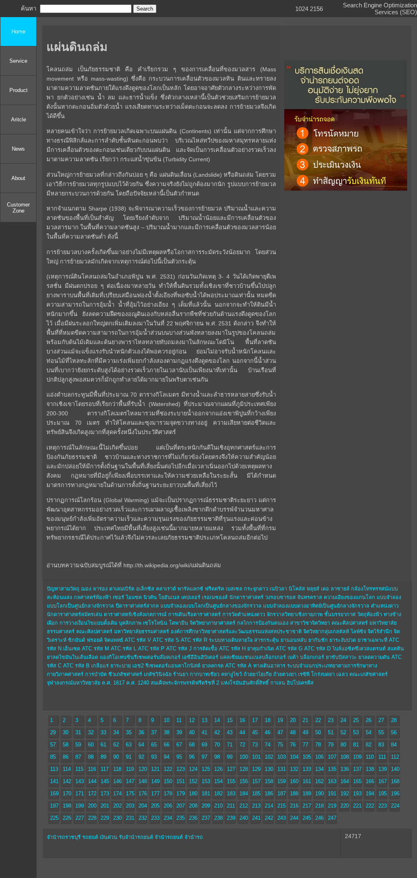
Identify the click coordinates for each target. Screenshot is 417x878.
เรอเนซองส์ (215, 597)
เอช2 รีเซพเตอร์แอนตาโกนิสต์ (166, 666)
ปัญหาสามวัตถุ (63, 589)
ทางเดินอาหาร (269, 666)
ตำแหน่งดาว (385, 606)
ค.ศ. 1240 (137, 683)
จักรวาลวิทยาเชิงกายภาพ (295, 614)
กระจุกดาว (256, 589)
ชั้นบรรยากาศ (340, 614)
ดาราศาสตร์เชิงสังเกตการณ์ (135, 614)
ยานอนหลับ (294, 640)
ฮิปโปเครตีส (300, 683)
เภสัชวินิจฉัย (157, 674)
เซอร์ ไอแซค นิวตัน (135, 597)
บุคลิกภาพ (130, 623)
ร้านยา (180, 674)
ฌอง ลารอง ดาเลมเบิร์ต (107, 589)
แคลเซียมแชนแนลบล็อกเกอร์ (253, 657)
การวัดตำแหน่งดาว (243, 614)
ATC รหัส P (151, 649)
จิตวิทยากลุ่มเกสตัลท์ (326, 631)
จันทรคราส (309, 597)
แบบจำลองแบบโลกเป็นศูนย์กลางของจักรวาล (210, 606)
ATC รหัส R (194, 640)
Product (18, 90)
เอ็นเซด (71, 649)
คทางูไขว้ (231, 674)
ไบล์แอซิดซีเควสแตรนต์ (359, 649)
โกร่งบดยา (323, 674)
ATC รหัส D (317, 649)
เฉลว (342, 674)
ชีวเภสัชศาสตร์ (125, 674)
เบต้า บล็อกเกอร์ (306, 657)
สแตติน (395, 649)
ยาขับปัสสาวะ (341, 657)
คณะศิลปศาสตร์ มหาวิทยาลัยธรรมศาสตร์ (122, 631)
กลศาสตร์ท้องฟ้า (92, 597)
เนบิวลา (278, 589)
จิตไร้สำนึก (380, 631)
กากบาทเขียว (204, 674)
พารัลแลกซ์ (190, 589)
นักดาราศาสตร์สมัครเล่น (74, 614)
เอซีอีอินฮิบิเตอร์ (200, 657)
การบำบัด (96, 674)
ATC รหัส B (76, 666)
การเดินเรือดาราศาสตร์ (194, 614)
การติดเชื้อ (205, 649)
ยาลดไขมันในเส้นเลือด (72, 657)
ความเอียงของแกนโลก (349, 597)
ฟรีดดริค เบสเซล (223, 589)
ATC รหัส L (123, 649)
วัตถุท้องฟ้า (369, 614)
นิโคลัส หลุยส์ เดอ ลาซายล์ (319, 589)
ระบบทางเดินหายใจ (230, 640)
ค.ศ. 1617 (113, 683)
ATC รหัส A (238, 666)
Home (18, 32)
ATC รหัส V (138, 640)
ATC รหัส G (289, 649)
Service (18, 61)
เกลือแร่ (100, 666)
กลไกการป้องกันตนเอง (262, 623)
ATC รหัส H (232, 649)
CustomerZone (18, 208)
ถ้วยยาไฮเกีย (258, 674)
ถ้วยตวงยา (284, 674)
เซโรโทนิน (155, 623)
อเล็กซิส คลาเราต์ (156, 589)
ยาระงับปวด (342, 640)
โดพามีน (178, 623)
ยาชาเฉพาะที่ (372, 640)
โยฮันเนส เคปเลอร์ (179, 597)
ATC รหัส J (179, 649)
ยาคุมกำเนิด (260, 649)
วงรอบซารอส (280, 597)
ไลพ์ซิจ (358, 631)
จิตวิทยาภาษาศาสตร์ (212, 623)
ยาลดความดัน (374, 657)
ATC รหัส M (95, 649)
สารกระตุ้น (266, 640)
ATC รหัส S (166, 640)
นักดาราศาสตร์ (246, 597)
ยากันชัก (318, 640)
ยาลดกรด (213, 666)
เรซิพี (303, 674)
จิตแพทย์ (113, 640)
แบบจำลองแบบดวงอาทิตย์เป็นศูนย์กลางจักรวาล (316, 606)
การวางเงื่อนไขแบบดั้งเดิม (88, 623)
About (18, 178)
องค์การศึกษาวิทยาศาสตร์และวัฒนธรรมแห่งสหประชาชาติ (236, 631)
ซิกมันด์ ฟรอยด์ (85, 640)
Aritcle (18, 119)
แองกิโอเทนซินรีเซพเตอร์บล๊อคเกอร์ (140, 657)
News (18, 149)
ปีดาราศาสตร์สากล (137, 606)
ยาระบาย (120, 666)
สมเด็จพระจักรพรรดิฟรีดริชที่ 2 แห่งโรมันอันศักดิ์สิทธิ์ (210, 683)
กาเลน (277, 683)
